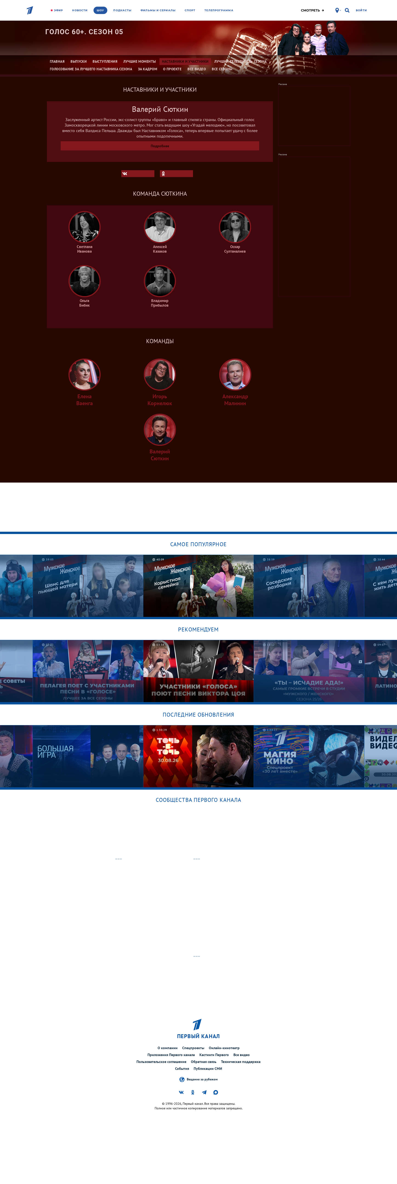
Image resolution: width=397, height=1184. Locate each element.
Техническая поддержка (241, 1061)
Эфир (58, 10)
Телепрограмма (218, 10)
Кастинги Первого (214, 1054)
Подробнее (160, 146)
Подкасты (122, 10)
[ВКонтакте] (137, 173)
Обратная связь (203, 1061)
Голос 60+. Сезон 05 (84, 32)
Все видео (241, 1054)
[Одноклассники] (176, 173)
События (182, 1068)
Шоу (100, 10)
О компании (168, 1048)
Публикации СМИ (208, 1068)
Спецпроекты (193, 1048)
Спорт (190, 10)
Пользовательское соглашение (161, 1061)
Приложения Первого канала (171, 1054)
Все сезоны (222, 69)
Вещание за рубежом (202, 1079)
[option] (88, 586)
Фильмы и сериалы (158, 10)
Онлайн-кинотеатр (224, 1048)
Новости (80, 10)
